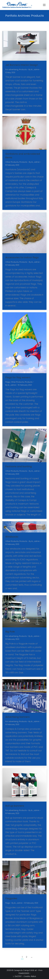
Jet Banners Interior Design (21, 65)
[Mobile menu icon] (44, 5)
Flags (7, 382)
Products (23, 69)
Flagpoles (11, 898)
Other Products (12, 162)
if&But (33, 976)
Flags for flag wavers (17, 377)
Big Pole (10, 631)
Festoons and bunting (18, 466)
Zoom (21, 45)
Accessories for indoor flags (22, 257)
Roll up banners (14, 805)
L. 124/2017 (17, 976)
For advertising (11, 69)
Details (27, 45)
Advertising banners (17, 717)
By (34, 69)
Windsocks (11, 536)
